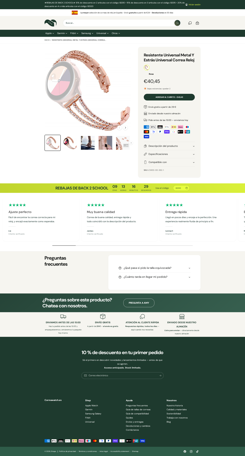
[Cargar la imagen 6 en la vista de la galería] (105, 143)
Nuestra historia (175, 405)
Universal (101, 33)
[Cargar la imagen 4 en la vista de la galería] (70, 143)
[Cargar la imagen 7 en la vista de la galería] (123, 143)
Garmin (61, 33)
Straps (53, 451)
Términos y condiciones (88, 451)
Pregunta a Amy (139, 302)
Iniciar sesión (194, 4)
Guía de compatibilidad (137, 413)
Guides (129, 417)
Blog (169, 421)
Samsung (86, 33)
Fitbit (73, 33)
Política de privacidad (67, 451)
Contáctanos (132, 430)
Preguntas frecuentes (137, 405)
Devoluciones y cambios (138, 426)
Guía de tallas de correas (138, 409)
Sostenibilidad (174, 413)
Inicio (47, 40)
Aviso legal (104, 451)
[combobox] (122, 23)
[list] (122, 13)
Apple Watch (91, 405)
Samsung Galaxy (93, 413)
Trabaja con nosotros (177, 417)
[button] (49, 33)
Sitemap (135, 451)
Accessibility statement (119, 451)
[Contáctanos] (190, 23)
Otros (115, 33)
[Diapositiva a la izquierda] (119, 127)
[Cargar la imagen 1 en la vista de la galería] (53, 143)
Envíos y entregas (134, 421)
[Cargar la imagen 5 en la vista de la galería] (88, 143)
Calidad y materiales (177, 409)
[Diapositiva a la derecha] (125, 127)
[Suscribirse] (160, 375)
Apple (48, 33)
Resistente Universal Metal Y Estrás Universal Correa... (79, 40)
